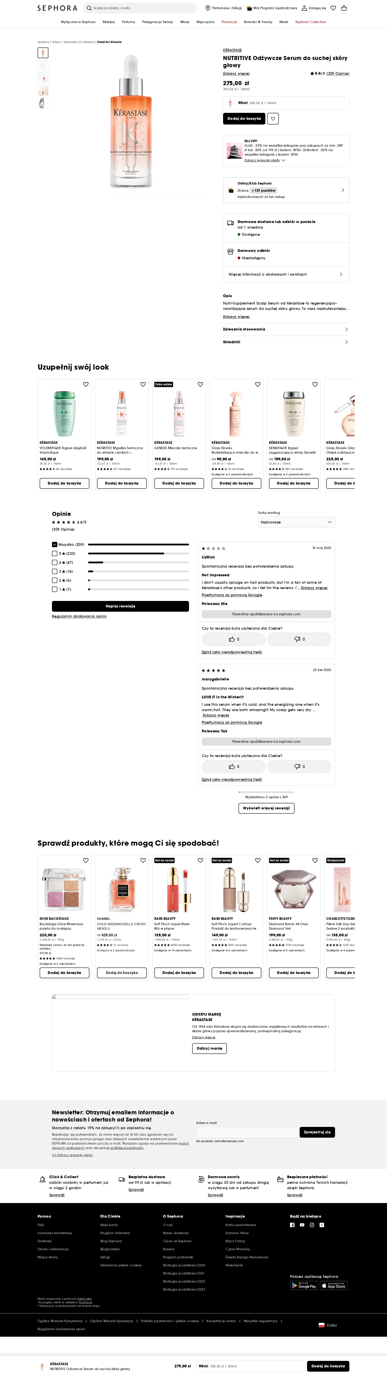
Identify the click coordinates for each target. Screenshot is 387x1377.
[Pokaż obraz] (43, 52)
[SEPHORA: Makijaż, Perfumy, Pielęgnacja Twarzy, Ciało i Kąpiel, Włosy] (57, 8)
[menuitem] (223, 8)
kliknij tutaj (84, 1298)
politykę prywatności (127, 1148)
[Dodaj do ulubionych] (85, 384)
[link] (120, 606)
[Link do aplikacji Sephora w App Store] (334, 1285)
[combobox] (296, 522)
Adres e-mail (206, 1123)
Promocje (85, 1302)
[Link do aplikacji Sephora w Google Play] (304, 1285)
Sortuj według (269, 513)
